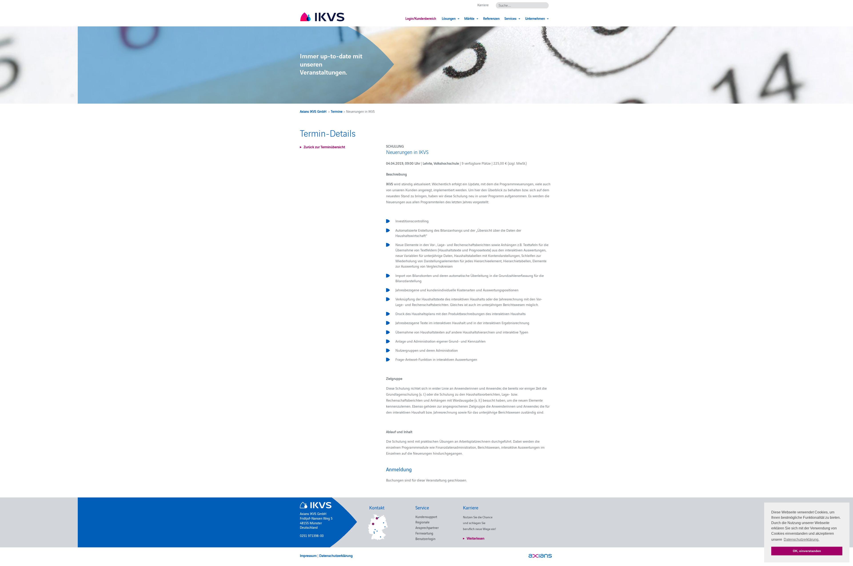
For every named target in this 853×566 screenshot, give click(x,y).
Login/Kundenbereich (420, 18)
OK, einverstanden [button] (807, 551)
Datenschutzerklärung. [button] (801, 539)
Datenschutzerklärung (336, 555)
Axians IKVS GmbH (313, 111)
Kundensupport (426, 516)
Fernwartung (424, 533)
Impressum (308, 555)
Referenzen (491, 18)
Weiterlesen (475, 538)
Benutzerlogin (425, 538)
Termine (337, 111)
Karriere (483, 4)
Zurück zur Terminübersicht (324, 146)
